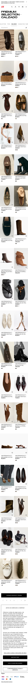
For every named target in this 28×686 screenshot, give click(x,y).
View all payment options (6, 681)
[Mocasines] (7, 475)
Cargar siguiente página (14, 595)
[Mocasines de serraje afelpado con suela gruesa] (7, 164)
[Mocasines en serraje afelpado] (7, 133)
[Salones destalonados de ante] (7, 102)
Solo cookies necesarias (15, 663)
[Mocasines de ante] (7, 352)
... (17, 600)
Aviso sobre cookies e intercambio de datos (15, 653)
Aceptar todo (15, 657)
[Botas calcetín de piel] (7, 258)
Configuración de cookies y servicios (15, 669)
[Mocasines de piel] (7, 227)
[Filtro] (26, 27)
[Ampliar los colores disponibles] (2, 119)
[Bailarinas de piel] (7, 383)
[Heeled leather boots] (7, 506)
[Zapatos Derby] (7, 568)
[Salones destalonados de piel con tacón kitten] (7, 320)
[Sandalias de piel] (7, 39)
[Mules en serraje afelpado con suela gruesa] (7, 71)
